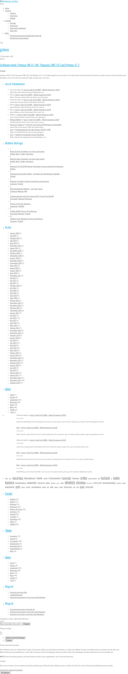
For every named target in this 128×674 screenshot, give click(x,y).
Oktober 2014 (15, 335)
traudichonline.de (16, 595)
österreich (89, 486)
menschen (53, 483)
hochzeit (105, 478)
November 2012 (15, 380)
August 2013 (14, 365)
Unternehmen (15, 548)
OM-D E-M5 (98, 483)
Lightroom (41, 483)
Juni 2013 (13, 368)
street (28, 487)
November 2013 (15, 360)
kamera (9, 482)
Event (12, 394)
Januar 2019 (14, 268)
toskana (56, 487)
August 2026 (14, 233)
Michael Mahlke (15, 119)
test (48, 487)
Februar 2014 (14, 353)
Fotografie (14, 199)
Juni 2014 (13, 343)
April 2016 (13, 295)
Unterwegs (14, 15)
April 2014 (13, 348)
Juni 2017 (13, 280)
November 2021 (15, 245)
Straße (22, 154)
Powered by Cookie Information (11, 670)
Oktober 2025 (15, 238)
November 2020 (15, 250)
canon (45, 478)
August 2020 (14, 258)
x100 (77, 487)
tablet (44, 487)
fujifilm (83, 478)
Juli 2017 (13, 278)
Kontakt (8, 20)
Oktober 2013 (15, 363)
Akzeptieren (5, 673)
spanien (23, 487)
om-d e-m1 (89, 483)
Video (61, 487)
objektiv (70, 482)
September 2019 (16, 263)
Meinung (21, 191)
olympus (81, 482)
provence (119, 483)
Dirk (17, 427)
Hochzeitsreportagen (26, 35)
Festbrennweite (55, 478)
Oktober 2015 (15, 308)
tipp (51, 486)
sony (17, 487)
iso (111, 478)
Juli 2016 (13, 288)
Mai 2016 (13, 293)
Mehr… (7, 33)
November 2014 (15, 333)
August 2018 (14, 270)
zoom (82, 486)
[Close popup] (1, 633)
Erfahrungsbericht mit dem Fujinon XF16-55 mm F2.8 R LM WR (32, 196)
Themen (8, 10)
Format (8, 493)
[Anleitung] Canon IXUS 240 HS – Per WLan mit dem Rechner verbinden (35, 174)
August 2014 (14, 338)
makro (48, 483)
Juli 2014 (13, 340)
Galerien (13, 13)
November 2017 (15, 275)
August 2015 (14, 313)
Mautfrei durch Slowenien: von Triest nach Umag (27, 151)
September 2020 (16, 255)
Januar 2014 (14, 355)
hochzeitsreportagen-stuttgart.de (22, 609)
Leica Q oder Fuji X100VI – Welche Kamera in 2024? (42, 89)
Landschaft (14, 206)
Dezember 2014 (15, 330)
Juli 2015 (13, 315)
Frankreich (75, 478)
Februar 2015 (14, 328)
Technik (2, 71)
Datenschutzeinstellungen (15, 638)
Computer (13, 184)
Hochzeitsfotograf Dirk (18, 592)
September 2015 (16, 310)
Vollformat (68, 487)
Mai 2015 (13, 320)
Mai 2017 (13, 283)
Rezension (28, 199)
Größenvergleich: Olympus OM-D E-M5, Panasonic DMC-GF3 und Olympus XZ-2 (40, 65)
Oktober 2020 (15, 253)
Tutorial (13, 516)
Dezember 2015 (15, 303)
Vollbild (12, 18)
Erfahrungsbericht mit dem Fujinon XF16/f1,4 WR (33, 129)
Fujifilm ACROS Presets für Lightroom (23, 211)
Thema (8, 530)
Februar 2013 (14, 373)
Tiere (12, 412)
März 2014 (13, 350)
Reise (18, 154)
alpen (6, 478)
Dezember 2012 (15, 378)
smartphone (9, 486)
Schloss (124, 483)
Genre (8, 388)
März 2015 (13, 325)
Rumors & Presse (16, 509)
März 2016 (13, 298)
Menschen (13, 402)
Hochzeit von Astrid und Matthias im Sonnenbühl (43, 124)
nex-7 (58, 483)
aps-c (10, 478)
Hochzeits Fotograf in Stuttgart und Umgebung (27, 614)
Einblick (12, 154)
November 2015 (15, 305)
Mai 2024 (13, 240)
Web (25, 191)
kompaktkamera (20, 483)
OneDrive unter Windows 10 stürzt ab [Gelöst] (26, 218)
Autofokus (17, 478)
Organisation (14, 543)
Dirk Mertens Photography (19, 38)
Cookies (9, 640)
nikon (62, 483)
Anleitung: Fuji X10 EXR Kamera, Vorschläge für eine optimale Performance (36, 166)
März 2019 (13, 265)
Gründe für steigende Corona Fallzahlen (30, 134)
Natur (12, 404)
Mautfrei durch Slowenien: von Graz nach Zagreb (27, 159)
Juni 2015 (13, 318)
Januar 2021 (14, 248)
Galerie (12, 502)
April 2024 (13, 243)
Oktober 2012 (15, 382)
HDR (99, 478)
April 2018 (13, 273)
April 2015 (13, 323)
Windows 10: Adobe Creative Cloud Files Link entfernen (29, 181)
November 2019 (15, 260)
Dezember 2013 (15, 358)
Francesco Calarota (17, 124)
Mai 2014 (13, 345)
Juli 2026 (13, 235)
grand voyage (92, 478)
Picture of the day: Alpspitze (20, 204)
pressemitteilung (109, 482)
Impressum (14, 25)
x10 (74, 487)
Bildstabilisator (30, 478)
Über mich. (13, 30)
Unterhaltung (15, 546)
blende (39, 478)
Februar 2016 (14, 300)
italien (116, 478)
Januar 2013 (14, 375)
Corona (12, 538)
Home (7, 8)
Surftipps (13, 511)
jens (11, 129)
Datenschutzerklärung (18, 28)
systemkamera (36, 487)
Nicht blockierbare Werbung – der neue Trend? (26, 189)
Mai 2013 (13, 370)
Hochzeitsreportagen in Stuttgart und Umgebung (27, 597)
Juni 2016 (13, 290)
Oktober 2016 (15, 285)
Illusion (12, 397)
